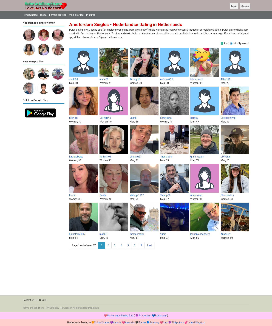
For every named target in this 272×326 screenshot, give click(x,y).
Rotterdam (161, 315)
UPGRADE (41, 300)
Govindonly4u (228, 117)
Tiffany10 (135, 79)
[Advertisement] (43, 167)
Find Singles (31, 14)
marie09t (104, 79)
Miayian (73, 117)
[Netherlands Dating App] (40, 107)
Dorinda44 (105, 117)
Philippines (177, 322)
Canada (117, 322)
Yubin (163, 234)
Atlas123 (226, 79)
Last (149, 245)
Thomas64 (166, 156)
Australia (130, 322)
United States (101, 322)
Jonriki (133, 117)
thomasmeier (137, 234)
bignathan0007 (77, 234)
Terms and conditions (33, 308)
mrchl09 (73, 79)
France (142, 322)
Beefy (102, 195)
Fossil (72, 195)
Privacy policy (52, 308)
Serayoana (166, 117)
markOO (103, 234)
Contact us (28, 300)
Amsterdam (145, 315)
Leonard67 (136, 156)
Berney (194, 117)
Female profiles (57, 14)
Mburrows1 (196, 79)
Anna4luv (226, 234)
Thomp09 (165, 195)
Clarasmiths (227, 195)
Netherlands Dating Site (120, 315)
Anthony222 (166, 79)
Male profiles (76, 14)
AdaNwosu (196, 195)
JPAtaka (225, 156)
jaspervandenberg (200, 234)
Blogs (43, 14)
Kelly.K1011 (106, 156)
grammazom (197, 156)
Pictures (90, 14)
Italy (165, 322)
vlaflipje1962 (137, 195)
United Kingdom (196, 322)
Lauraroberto (76, 156)
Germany (154, 322)
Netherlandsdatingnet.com (86, 308)
